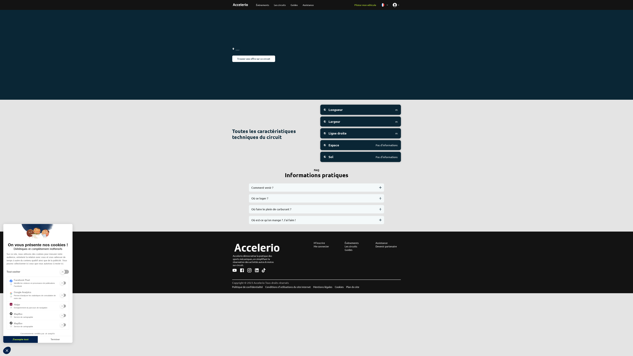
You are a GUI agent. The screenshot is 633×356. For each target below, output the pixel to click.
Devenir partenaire (386, 246)
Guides (348, 249)
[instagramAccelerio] (249, 270)
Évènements (352, 242)
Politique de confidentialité (247, 286)
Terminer (55, 339)
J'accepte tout (21, 339)
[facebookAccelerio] (242, 270)
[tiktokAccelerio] (264, 270)
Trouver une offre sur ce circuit (253, 58)
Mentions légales (322, 286)
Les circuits (351, 246)
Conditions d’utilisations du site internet (288, 286)
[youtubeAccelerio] (234, 270)
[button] (7, 350)
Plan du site (352, 286)
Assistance (382, 242)
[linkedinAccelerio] (256, 270)
